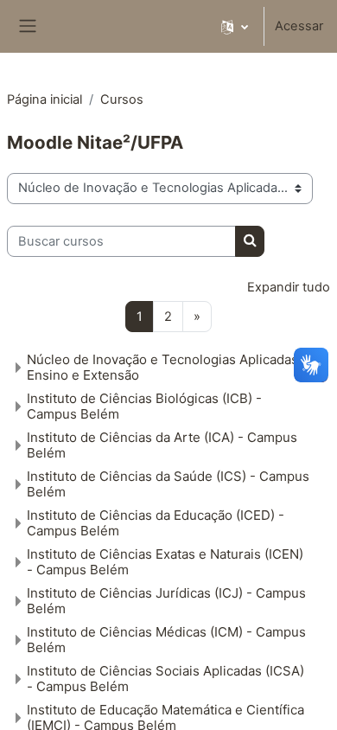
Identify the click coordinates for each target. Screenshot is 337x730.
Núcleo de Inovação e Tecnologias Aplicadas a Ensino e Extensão (167, 367)
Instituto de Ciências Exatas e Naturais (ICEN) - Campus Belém (165, 562)
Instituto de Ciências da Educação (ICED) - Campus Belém (155, 523)
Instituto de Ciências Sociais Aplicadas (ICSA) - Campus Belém (165, 679)
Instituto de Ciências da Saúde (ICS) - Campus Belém (168, 484)
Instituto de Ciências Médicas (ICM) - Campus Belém (166, 640)
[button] (234, 26)
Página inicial (44, 99)
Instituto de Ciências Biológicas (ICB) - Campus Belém (144, 406)
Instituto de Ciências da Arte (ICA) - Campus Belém (162, 445)
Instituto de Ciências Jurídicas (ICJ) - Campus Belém (166, 601)
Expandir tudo (288, 287)
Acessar (299, 26)
